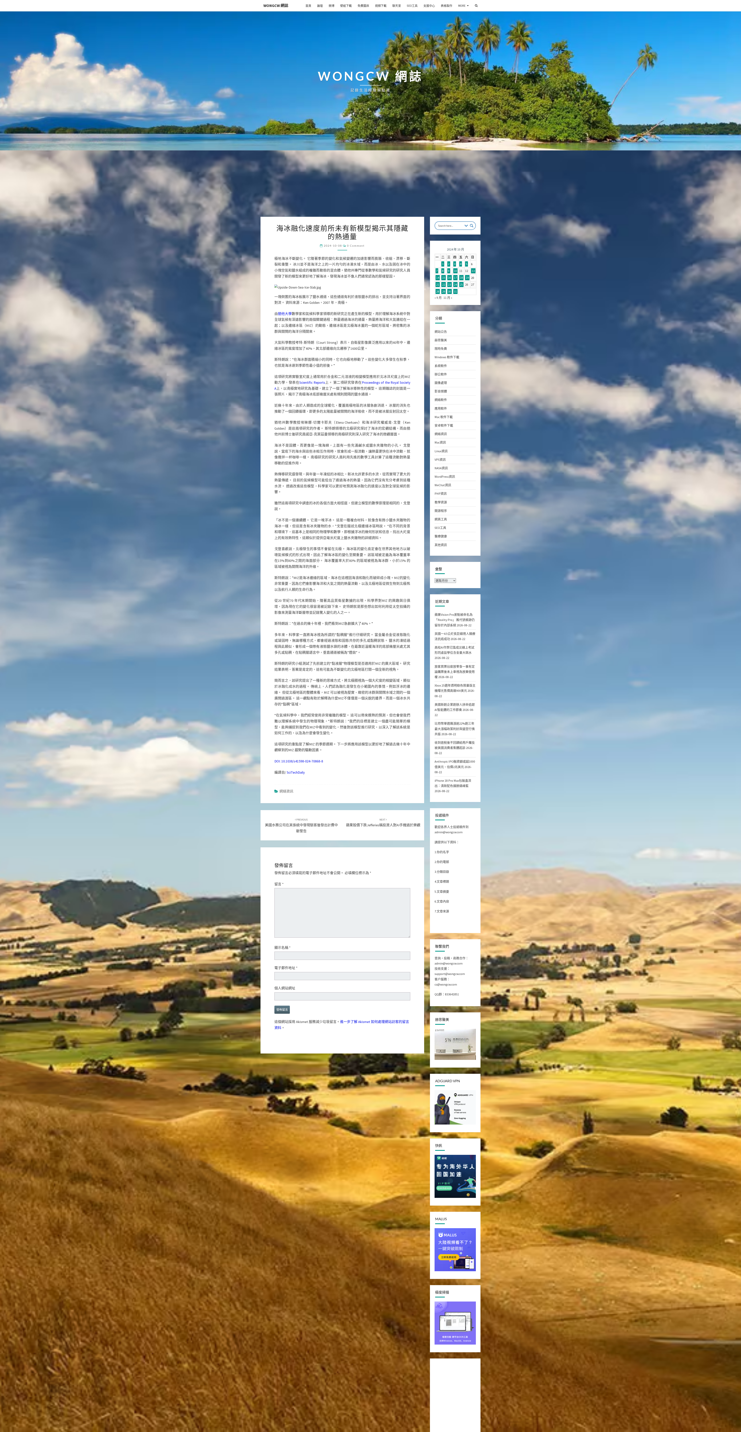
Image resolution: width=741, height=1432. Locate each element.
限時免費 (441, 349)
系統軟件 (441, 366)
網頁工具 (441, 519)
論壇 (320, 6)
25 (461, 284)
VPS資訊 (440, 460)
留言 (279, 884)
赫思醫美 (441, 340)
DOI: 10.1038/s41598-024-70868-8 (298, 761)
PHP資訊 (441, 493)
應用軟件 (441, 408)
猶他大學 (285, 314)
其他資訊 (441, 545)
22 (443, 284)
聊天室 (396, 6)
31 (455, 291)
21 (437, 284)
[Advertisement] (370, 188)
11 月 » (447, 298)
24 (455, 284)
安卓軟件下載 (444, 425)
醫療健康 (441, 536)
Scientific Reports (312, 382)
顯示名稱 (282, 947)
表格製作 (446, 6)
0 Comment (356, 245)
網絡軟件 (441, 400)
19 (467, 278)
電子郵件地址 (286, 968)
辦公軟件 (441, 374)
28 (437, 291)
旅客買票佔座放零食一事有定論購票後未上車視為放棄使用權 (455, 672)
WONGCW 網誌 (275, 5)
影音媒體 (441, 391)
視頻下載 (381, 6)
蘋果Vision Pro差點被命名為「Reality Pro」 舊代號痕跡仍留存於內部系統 (455, 620)
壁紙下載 (346, 6)
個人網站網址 (284, 988)
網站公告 (441, 332)
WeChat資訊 (443, 485)
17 (455, 278)
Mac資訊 (440, 442)
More (461, 6)
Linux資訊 (441, 451)
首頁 (308, 6)
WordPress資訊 (445, 476)
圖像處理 (441, 383)
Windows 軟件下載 (447, 357)
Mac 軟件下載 (444, 417)
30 (449, 291)
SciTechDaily (296, 772)
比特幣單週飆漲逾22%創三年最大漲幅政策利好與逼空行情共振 (455, 729)
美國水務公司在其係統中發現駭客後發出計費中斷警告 (301, 825)
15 (443, 278)
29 (443, 291)
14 (437, 278)
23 (449, 284)
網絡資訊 (286, 791)
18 (461, 278)
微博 (331, 6)
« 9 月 (438, 298)
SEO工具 (412, 6)
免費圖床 (363, 6)
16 (449, 278)
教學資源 (441, 502)
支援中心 (429, 6)
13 (473, 271)
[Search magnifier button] (471, 225)
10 (455, 271)
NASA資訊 (441, 468)
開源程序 (441, 511)
